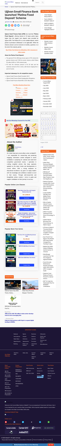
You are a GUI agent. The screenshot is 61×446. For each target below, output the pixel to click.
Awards (24, 336)
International (24, 3)
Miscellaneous (43, 344)
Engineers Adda (43, 353)
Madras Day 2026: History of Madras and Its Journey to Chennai (48, 249)
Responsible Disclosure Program (10, 439)
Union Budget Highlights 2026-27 (49, 28)
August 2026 (47, 82)
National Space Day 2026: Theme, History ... (12, 292)
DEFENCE (18, 381)
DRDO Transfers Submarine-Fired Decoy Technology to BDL (49, 214)
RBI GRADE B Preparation (8, 394)
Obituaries (42, 334)
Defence (33, 336)
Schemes (25, 338)
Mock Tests (50, 368)
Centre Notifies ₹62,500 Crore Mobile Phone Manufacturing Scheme (47, 196)
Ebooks (49, 375)
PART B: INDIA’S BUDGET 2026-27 (49, 24)
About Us (39, 368)
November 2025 (47, 106)
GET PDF (50, 444)
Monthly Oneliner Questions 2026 (48, 52)
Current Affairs (33, 353)
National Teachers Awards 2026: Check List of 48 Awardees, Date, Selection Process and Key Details (48, 186)
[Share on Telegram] (9, 25)
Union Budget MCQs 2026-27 (48, 15)
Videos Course (51, 373)
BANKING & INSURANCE (19, 370)
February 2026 (47, 98)
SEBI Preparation (8, 379)
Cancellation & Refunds (26, 439)
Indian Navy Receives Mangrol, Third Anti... (28, 292)
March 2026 (46, 96)
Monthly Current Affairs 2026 (48, 48)
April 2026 (46, 93)
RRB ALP (28, 370)
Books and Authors (25, 344)
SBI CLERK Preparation (8, 376)
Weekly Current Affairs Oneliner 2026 (48, 43)
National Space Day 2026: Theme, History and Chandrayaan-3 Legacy (49, 157)
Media (38, 373)
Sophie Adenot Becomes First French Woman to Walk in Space (48, 222)
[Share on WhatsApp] (6, 25)
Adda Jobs (25, 352)
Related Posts (9, 276)
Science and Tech (43, 341)
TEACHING (18, 378)
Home (6, 6)
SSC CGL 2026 (30, 373)
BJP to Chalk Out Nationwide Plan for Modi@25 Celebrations (48, 284)
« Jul (42, 147)
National (17, 3)
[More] (33, 1)
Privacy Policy (47, 439)
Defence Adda (34, 357)
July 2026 (45, 85)
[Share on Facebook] (15, 25)
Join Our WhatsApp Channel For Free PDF (18, 120)
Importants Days (34, 344)
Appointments (17, 341)
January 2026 (46, 101)
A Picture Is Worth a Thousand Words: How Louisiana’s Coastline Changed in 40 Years (48, 231)
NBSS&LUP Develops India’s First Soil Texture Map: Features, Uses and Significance (48, 175)
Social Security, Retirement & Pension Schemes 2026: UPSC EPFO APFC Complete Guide (48, 266)
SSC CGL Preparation (8, 387)
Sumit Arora (9, 22)
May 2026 (45, 90)
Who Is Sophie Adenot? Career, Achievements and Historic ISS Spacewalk (48, 206)
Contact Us (39, 370)
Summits (33, 338)
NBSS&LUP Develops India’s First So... (13, 307)
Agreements (26, 341)
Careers (40, 376)
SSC (17, 373)
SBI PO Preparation (8, 372)
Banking (16, 343)
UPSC (17, 386)
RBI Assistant (8, 390)
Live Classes (51, 370)
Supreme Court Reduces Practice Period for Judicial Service (48, 276)
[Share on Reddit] (12, 25)
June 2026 (46, 88)
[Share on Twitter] (18, 25)
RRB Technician (30, 368)
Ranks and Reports (43, 337)
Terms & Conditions (38, 439)
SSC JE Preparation (8, 383)
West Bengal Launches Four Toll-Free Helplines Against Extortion (48, 257)
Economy (33, 341)
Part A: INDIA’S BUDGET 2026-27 (49, 20)
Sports (24, 334)
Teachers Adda (16, 353)
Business (33, 334)
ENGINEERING (19, 383)
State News (16, 338)
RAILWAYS (18, 376)
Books (49, 378)
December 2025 (47, 104)
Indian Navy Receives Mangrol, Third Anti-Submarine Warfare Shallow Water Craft (48, 166)
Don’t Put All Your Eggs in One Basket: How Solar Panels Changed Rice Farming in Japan (48, 240)
